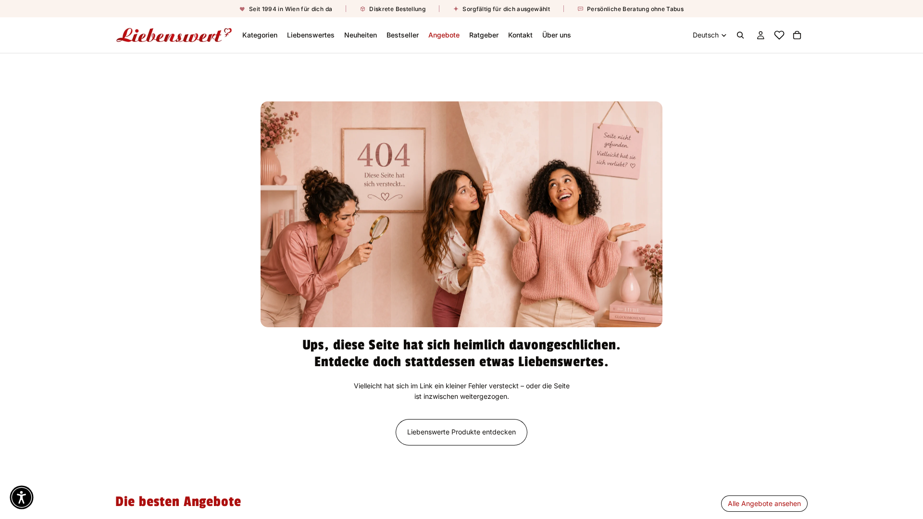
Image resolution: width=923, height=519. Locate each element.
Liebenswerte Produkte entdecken (461, 432)
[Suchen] (740, 35)
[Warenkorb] (797, 35)
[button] (22, 497)
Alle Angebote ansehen (764, 503)
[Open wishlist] (779, 35)
